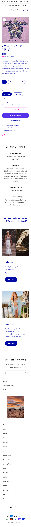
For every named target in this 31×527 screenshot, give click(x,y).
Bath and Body (7, 455)
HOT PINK (18, 94)
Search (5, 381)
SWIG (4, 494)
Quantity (3, 99)
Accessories (6, 451)
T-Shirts (5, 447)
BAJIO (5, 486)
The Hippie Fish (13, 522)
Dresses (5, 438)
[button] (2, 10)
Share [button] (5, 135)
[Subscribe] (25, 373)
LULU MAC (6, 481)
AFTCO (5, 468)
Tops (4, 429)
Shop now (11, 280)
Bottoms (5, 433)
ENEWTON (6, 473)
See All (5, 499)
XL (22, 82)
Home (4, 425)
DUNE (5, 477)
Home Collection (7, 460)
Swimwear (6, 442)
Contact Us (6, 390)
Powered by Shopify (19, 522)
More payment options (15, 120)
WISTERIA (7, 94)
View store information (9, 130)
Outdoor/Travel (7, 464)
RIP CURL (6, 490)
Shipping (3, 56)
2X (4, 86)
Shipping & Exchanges (9, 385)
